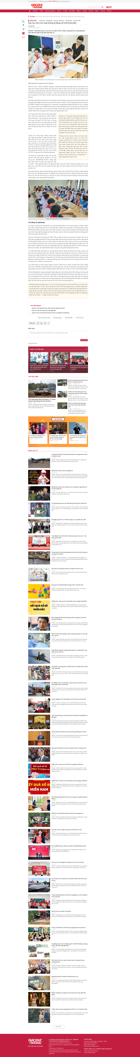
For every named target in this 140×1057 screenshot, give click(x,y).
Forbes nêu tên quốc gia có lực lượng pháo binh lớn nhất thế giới (77, 392)
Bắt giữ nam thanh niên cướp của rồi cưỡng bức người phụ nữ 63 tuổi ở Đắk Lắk (69, 488)
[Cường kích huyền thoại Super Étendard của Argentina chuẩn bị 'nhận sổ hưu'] (39, 461)
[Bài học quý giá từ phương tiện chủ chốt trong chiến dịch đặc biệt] (62, 405)
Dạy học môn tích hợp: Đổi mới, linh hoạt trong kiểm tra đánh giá (50, 313)
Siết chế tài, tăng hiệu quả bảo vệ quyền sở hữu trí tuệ (67, 568)
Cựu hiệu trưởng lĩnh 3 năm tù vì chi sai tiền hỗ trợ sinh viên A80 (69, 1042)
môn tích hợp (79, 317)
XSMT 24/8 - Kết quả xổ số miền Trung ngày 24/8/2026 (67, 764)
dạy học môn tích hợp (44, 317)
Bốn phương (69, 20)
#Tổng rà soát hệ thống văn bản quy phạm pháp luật (46, 16)
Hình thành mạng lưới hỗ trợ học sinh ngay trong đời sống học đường (70, 798)
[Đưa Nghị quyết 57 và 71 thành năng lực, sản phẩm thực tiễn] (39, 526)
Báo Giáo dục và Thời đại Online (37, 6)
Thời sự (41, 11)
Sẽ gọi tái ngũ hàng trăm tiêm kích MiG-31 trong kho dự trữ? (78, 381)
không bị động (57, 317)
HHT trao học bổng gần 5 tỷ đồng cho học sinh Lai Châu (68, 862)
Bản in (23, 28)
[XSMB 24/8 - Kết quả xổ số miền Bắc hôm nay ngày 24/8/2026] (39, 607)
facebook (23, 24)
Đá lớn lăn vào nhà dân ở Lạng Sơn (61, 911)
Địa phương (49, 20)
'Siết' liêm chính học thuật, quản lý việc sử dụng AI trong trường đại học (68, 961)
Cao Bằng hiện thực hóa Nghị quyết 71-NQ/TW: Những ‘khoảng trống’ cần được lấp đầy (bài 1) (79, 367)
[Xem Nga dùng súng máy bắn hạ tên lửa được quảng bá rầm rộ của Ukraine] (38, 428)
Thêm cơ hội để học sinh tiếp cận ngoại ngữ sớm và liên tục (69, 927)
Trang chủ (29, 11)
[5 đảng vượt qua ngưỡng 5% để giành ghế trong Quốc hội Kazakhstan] (78, 428)
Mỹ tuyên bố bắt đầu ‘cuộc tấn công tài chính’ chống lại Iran (69, 748)
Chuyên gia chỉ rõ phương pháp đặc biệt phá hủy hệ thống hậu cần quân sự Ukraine (69, 553)
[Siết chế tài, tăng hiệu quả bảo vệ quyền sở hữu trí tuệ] (39, 575)
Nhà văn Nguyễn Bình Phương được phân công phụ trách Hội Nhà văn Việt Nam (69, 618)
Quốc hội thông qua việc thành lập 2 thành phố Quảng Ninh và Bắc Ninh (69, 716)
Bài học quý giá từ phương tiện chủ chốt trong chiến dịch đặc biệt (77, 405)
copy (48, 323)
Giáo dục (35, 11)
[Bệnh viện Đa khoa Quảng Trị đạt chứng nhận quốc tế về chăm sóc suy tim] (39, 640)
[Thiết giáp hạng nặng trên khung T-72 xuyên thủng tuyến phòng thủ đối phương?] (42, 388)
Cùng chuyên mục (37, 349)
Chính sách (42, 20)
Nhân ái (79, 11)
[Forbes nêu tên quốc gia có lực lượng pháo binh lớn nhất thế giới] (62, 394)
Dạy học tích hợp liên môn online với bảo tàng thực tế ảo (48, 308)
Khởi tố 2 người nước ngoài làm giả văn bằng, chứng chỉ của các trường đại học (69, 1026)
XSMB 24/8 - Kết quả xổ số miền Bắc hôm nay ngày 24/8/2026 (69, 601)
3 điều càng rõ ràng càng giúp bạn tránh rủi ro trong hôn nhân (69, 1009)
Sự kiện (32, 16)
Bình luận (23, 33)
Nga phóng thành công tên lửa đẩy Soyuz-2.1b (65, 976)
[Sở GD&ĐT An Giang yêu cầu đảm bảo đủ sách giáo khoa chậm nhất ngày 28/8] (39, 358)
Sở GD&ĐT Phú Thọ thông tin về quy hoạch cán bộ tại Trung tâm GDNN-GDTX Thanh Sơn (69, 683)
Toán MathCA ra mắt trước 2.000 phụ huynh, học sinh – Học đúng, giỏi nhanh (69, 536)
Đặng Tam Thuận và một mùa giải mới (62, 470)
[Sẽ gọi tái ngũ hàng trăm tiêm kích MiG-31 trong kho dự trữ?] (62, 382)
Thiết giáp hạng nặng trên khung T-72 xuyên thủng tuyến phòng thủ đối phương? (42, 400)
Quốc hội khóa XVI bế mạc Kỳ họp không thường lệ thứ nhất (69, 732)
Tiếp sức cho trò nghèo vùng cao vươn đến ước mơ (66, 829)
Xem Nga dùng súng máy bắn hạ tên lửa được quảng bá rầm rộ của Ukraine (38, 437)
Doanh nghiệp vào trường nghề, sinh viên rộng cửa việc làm (69, 699)
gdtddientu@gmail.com (66, 1)
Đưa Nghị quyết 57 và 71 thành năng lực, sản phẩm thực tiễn (69, 519)
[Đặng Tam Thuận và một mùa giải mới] (39, 477)
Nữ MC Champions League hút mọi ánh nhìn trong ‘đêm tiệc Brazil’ (69, 993)
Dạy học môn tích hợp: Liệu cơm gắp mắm (44, 310)
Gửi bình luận (84, 340)
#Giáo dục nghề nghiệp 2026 (63, 16)
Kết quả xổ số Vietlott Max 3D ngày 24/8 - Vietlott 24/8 (67, 585)
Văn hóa (103, 11)
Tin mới (23, 37)
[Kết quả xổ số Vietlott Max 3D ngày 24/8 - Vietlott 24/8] (39, 591)
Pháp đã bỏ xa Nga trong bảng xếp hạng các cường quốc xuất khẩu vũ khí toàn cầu (69, 651)
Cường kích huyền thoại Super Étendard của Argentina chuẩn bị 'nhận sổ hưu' (69, 455)
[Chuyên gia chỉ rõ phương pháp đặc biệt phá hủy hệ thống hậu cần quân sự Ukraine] (39, 558)
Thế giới (85, 11)
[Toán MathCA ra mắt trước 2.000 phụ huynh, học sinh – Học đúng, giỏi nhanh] (39, 542)
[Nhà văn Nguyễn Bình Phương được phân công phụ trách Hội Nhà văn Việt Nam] (39, 624)
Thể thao (109, 11)
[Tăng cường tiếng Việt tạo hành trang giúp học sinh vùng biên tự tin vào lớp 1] (59, 358)
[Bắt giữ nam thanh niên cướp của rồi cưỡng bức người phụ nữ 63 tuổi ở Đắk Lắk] (39, 493)
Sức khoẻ (91, 11)
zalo (23, 20)
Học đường (72, 11)
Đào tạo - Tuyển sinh (59, 20)
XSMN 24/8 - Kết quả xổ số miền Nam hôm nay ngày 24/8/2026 (69, 780)
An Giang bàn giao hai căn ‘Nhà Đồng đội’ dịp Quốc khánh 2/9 (69, 503)
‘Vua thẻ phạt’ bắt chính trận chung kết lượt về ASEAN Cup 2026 (58, 437)
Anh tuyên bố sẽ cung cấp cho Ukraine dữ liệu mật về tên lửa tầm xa (69, 879)
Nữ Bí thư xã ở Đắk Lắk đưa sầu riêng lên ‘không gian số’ (68, 813)
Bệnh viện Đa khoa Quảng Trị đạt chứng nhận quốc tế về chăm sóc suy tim (69, 634)
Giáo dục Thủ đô (109, 7)
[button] (60, 445)
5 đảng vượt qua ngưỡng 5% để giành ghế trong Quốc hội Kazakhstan (78, 437)
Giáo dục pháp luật (50, 11)
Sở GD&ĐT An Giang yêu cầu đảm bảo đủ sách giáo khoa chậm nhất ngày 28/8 (38, 367)
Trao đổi (65, 11)
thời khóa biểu (68, 317)
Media (97, 11)
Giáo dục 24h (76, 20)
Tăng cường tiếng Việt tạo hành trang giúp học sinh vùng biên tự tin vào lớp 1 (59, 367)
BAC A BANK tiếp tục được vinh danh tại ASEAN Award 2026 (69, 846)
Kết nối (59, 11)
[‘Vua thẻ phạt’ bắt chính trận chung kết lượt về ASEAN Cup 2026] (58, 428)
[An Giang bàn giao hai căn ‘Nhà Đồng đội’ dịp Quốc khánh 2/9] (39, 510)
